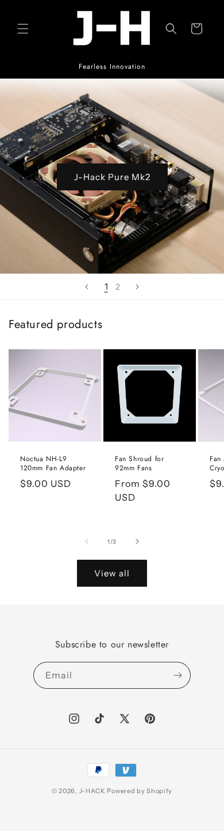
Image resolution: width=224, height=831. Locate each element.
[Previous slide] (86, 286)
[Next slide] (137, 286)
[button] (23, 28)
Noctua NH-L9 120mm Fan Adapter (53, 464)
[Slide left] (86, 541)
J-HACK (92, 791)
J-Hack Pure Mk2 (112, 176)
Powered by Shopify (139, 791)
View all (112, 573)
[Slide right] (137, 541)
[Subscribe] (177, 675)
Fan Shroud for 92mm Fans (139, 464)
